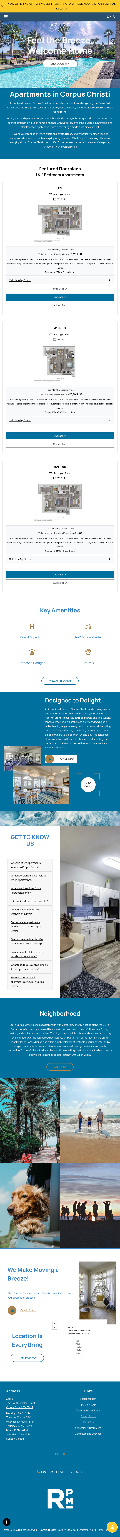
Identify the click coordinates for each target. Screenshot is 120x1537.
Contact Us (88, 1422)
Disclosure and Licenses (88, 1433)
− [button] (54, 1327)
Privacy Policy (88, 1416)
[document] (79, 1346)
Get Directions (27, 1358)
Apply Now (64, 1066)
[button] (60, 6)
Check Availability (60, 63)
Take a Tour (66, 759)
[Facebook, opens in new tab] (57, 1454)
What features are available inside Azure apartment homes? (29, 967)
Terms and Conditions (88, 1410)
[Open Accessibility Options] (6, 1523)
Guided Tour (63, 305)
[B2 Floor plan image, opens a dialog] (60, 223)
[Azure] (79, 1347)
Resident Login (88, 1399)
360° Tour (73, 288)
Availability (63, 297)
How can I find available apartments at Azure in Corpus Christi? (28, 982)
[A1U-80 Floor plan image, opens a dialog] (60, 363)
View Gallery (88, 784)
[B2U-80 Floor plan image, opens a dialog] (60, 502)
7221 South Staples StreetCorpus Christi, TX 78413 (79, 1332)
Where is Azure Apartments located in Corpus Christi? (26, 865)
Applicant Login (88, 1404)
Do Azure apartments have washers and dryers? (25, 911)
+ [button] (54, 1323)
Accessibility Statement (88, 1428)
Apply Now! (28, 1310)
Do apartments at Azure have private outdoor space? (27, 954)
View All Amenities (60, 680)
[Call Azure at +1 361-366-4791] (114, 17)
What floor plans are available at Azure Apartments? (28, 877)
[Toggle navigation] (5, 17)
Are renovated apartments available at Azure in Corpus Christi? (26, 927)
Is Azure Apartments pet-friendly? (29, 901)
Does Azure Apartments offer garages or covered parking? (27, 941)
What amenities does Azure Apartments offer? (26, 890)
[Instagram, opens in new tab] (63, 1454)
